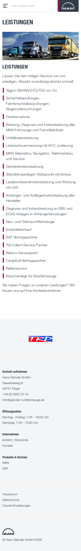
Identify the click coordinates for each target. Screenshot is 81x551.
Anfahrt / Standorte (15, 440)
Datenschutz (10, 500)
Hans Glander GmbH (23, 6)
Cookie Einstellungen (16, 505)
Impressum (9, 494)
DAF (5, 468)
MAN (5, 463)
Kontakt (7, 446)
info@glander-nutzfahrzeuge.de (23, 400)
